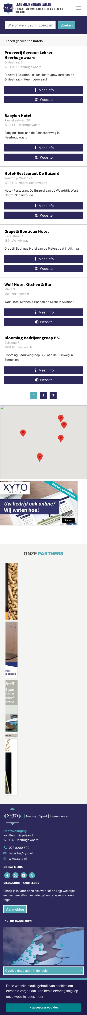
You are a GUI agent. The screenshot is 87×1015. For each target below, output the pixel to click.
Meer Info (46, 90)
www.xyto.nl (18, 858)
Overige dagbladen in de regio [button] (26, 970)
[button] (61, 439)
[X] (16, 875)
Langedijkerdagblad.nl (33, 5)
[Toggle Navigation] (79, 8)
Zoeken (67, 25)
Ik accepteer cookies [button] (43, 1007)
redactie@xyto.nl (21, 853)
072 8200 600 (19, 847)
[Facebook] (7, 875)
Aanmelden (15, 909)
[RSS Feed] (32, 875)
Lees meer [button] (35, 996)
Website (46, 99)
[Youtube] (24, 875)
